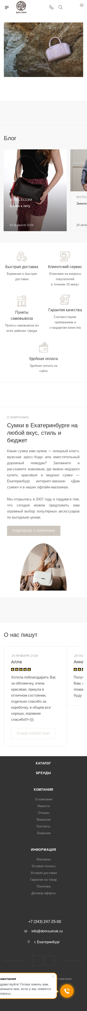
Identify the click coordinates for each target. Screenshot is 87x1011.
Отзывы (43, 813)
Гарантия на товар (43, 879)
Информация (43, 850)
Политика (44, 886)
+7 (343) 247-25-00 (44, 922)
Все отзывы (81, 634)
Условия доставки (43, 873)
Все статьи (81, 138)
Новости (43, 806)
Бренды (43, 773)
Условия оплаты (43, 866)
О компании (43, 799)
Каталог (43, 763)
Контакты (43, 826)
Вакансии (44, 819)
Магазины (43, 859)
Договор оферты (43, 893)
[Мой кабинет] (69, 8)
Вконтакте (37, 961)
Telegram (49, 961)
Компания (43, 789)
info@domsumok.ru (47, 931)
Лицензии (44, 833)
